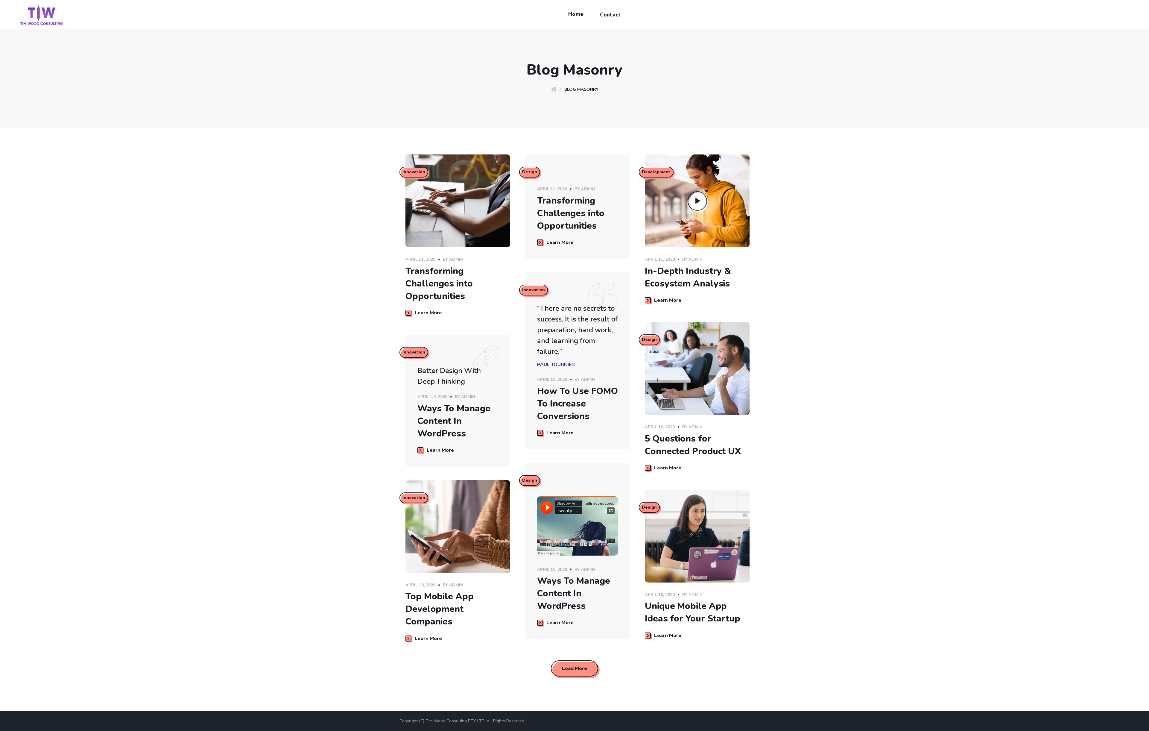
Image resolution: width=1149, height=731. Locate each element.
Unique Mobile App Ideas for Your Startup (692, 612)
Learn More (428, 313)
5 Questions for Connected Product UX (693, 445)
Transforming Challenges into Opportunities (439, 283)
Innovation (413, 172)
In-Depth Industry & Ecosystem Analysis (688, 277)
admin (456, 259)
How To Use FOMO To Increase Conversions (577, 403)
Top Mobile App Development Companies (439, 609)
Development (656, 172)
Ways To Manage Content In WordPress (453, 421)
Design (529, 172)
